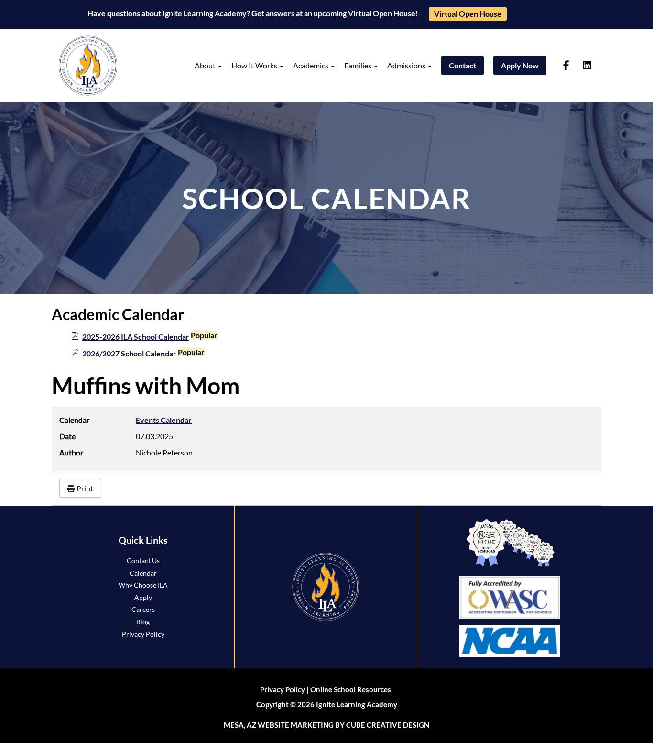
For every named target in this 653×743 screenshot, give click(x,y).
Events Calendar (164, 419)
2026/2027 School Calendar (129, 353)
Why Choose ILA (143, 585)
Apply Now (520, 65)
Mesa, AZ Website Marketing (279, 725)
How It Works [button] (255, 65)
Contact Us (143, 560)
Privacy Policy (143, 634)
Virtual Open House (467, 13)
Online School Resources (350, 689)
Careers (143, 609)
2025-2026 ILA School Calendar (135, 336)
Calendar (143, 573)
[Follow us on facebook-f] (566, 65)
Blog (143, 622)
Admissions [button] (407, 65)
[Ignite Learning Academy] (88, 65)
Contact (462, 65)
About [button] (206, 65)
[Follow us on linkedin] (587, 65)
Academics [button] (311, 65)
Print (84, 488)
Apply (143, 597)
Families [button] (358, 65)
